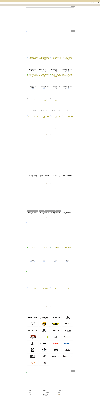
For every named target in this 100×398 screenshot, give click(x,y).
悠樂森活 (30, 392)
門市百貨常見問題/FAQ (46, 392)
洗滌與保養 (44, 393)
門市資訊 (30, 393)
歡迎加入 (30, 394)
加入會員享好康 (45, 395)
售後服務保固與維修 (45, 394)
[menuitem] (46, 134)
